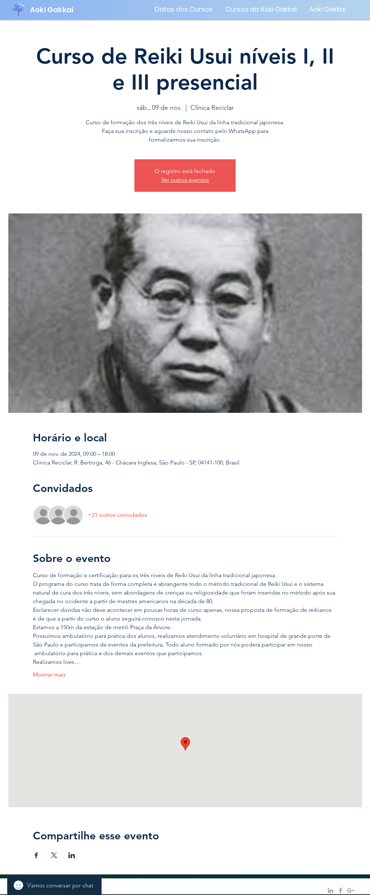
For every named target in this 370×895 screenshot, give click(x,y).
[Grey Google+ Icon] (350, 890)
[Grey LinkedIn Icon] (330, 890)
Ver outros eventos (185, 179)
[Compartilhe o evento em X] (54, 855)
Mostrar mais (49, 674)
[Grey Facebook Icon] (340, 890)
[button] (184, 9)
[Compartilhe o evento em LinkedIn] (71, 855)
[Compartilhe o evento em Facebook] (36, 855)
